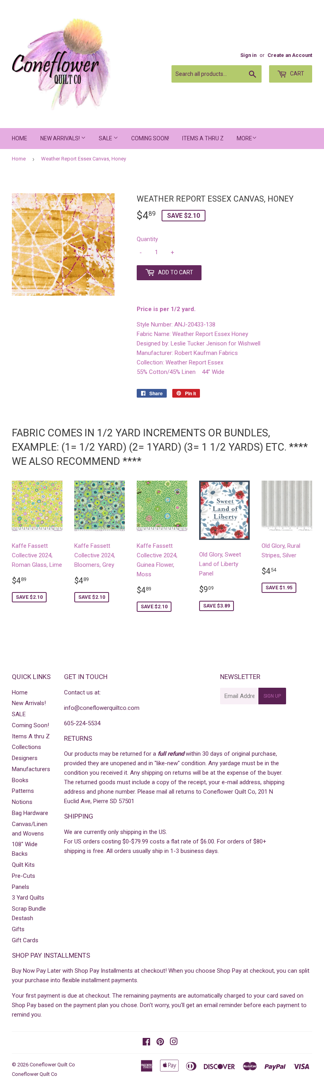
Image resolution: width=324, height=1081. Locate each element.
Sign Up (272, 696)
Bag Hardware (30, 813)
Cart (296, 73)
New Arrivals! (60, 138)
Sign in (248, 55)
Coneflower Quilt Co (52, 1065)
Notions (22, 802)
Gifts (18, 929)
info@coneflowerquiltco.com (101, 707)
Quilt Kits (23, 864)
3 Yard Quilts (28, 897)
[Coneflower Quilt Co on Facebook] (146, 1042)
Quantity (147, 239)
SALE (106, 138)
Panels (20, 886)
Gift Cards (25, 940)
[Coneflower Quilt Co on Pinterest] (160, 1042)
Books (20, 780)
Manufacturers (31, 769)
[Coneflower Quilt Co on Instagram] (174, 1042)
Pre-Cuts (23, 875)
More (244, 138)
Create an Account (289, 55)
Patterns (23, 790)
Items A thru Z (203, 138)
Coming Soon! (150, 138)
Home (19, 138)
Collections (26, 747)
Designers (25, 758)
